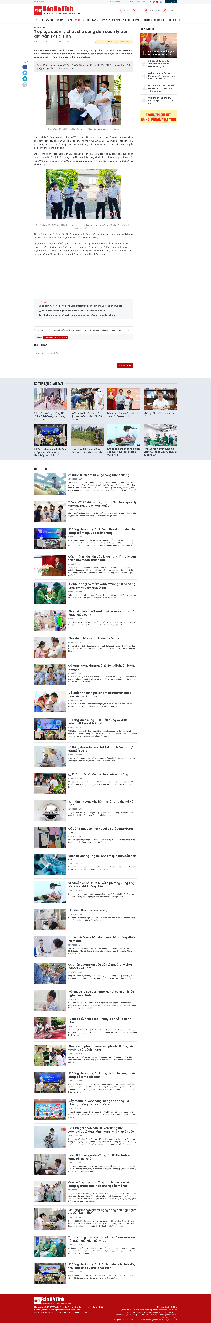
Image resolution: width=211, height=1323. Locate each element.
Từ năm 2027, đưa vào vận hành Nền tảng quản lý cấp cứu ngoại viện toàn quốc (102, 504)
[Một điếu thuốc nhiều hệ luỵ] (50, 919)
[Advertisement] (83, 275)
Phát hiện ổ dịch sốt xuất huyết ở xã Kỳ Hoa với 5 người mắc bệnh (101, 613)
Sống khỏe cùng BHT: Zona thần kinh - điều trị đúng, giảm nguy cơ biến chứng (101, 531)
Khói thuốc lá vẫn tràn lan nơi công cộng (99, 774)
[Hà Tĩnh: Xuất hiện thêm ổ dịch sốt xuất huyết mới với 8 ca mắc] (87, 399)
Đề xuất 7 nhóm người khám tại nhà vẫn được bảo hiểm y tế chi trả (99, 694)
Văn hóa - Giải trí (90, 20)
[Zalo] (161, 2)
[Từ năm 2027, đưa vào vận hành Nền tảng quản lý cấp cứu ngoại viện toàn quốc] (50, 511)
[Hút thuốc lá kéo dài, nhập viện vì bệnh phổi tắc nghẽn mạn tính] (50, 1000)
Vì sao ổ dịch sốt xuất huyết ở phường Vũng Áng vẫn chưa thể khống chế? (101, 884)
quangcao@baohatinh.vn (153, 1320)
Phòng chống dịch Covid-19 (56, 337)
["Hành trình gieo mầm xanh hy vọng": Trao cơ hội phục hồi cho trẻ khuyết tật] (50, 593)
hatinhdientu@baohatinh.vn (165, 1315)
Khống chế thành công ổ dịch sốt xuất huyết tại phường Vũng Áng (123, 451)
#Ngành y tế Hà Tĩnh (62, 330)
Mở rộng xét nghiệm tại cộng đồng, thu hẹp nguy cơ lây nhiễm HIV (102, 1211)
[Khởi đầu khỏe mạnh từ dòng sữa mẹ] (50, 647)
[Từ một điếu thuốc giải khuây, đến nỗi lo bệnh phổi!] (50, 1027)
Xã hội (77, 20)
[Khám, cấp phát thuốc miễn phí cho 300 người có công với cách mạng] (50, 1055)
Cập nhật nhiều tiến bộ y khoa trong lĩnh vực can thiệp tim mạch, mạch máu (102, 558)
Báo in (139, 10)
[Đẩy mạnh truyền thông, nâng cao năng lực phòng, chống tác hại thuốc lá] (50, 1109)
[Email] (24, 78)
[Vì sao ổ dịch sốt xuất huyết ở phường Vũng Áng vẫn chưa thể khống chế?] (50, 892)
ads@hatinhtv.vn (170, 1320)
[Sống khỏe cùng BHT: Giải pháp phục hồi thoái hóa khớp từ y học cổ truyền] (50, 435)
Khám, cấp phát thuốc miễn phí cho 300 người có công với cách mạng (100, 1048)
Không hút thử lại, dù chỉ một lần (160, 415)
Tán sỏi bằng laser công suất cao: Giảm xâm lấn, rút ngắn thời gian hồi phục (102, 1239)
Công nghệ (159, 20)
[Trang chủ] (37, 20)
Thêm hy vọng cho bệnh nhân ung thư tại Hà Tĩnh (100, 803)
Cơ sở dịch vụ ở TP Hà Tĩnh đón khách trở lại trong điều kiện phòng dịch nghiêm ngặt (80, 306)
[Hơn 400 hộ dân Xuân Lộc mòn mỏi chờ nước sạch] (87, 435)
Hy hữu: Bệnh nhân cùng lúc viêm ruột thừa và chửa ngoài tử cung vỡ (161, 76)
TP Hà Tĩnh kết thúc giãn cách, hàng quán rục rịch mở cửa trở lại (73, 310)
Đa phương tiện (155, 10)
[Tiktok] (154, 2)
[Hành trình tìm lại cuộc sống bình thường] (50, 484)
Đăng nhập (172, 2)
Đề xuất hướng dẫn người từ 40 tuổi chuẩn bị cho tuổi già (101, 667)
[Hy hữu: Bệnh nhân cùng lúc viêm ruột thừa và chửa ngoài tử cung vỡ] (160, 435)
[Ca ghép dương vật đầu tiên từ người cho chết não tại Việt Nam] (50, 973)
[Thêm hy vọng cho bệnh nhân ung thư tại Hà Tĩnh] (50, 810)
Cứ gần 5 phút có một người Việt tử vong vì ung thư (100, 830)
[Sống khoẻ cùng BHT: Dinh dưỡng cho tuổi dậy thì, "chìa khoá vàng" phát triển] (50, 1273)
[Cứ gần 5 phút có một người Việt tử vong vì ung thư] (50, 837)
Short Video (47, 20)
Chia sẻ (25, 62)
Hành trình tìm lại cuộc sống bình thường (100, 475)
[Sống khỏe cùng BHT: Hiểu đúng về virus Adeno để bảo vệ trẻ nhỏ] (50, 729)
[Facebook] (151, 2)
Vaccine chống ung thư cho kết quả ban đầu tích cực (160, 101)
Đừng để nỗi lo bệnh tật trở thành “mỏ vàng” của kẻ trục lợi (101, 749)
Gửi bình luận (125, 365)
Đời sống (148, 20)
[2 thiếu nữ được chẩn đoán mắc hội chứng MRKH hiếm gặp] (50, 946)
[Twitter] (24, 72)
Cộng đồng (171, 20)
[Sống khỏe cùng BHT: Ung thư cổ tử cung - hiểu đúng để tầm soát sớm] (50, 1082)
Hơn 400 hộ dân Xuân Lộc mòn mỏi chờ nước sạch (86, 451)
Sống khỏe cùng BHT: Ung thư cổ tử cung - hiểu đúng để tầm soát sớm (102, 1075)
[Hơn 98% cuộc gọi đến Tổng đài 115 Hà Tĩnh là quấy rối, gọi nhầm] (50, 1164)
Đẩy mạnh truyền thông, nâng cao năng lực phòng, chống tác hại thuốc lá (98, 1102)
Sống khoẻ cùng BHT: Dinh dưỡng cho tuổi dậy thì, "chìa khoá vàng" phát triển (101, 1266)
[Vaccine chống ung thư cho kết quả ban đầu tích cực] (50, 864)
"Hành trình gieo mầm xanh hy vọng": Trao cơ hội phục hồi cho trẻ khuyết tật (102, 585)
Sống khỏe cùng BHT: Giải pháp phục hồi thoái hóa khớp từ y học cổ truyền (50, 452)
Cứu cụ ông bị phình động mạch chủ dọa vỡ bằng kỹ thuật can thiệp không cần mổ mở (98, 1184)
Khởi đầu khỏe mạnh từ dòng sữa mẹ (93, 638)
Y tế (43, 27)
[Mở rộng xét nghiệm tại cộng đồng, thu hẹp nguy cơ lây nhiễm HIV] (50, 1219)
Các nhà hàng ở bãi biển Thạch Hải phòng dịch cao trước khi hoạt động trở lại (77, 315)
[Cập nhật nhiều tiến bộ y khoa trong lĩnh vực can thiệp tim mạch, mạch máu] (50, 565)
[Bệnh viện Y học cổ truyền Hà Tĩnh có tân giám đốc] (158, 45)
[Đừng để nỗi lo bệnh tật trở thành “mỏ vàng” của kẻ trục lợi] (50, 756)
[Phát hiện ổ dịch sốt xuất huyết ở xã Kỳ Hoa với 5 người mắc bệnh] (50, 620)
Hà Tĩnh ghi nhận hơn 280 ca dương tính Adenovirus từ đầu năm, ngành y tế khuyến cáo (101, 1129)
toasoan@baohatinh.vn (168, 1317)
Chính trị (59, 20)
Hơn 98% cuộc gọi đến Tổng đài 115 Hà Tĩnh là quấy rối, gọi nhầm (99, 1157)
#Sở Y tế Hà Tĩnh (45, 330)
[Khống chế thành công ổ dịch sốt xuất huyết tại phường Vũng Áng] (123, 435)
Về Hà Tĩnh (136, 20)
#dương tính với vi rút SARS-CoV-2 (115, 330)
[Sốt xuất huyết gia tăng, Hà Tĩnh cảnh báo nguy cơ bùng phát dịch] (50, 399)
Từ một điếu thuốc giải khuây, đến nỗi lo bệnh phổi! (99, 1020)
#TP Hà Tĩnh (77, 330)
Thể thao (116, 20)
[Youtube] (157, 2)
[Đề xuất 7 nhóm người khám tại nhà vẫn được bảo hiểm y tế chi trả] (50, 701)
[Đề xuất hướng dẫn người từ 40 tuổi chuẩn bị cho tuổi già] (50, 674)
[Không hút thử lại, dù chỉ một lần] (160, 399)
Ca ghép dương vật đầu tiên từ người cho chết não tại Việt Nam (100, 966)
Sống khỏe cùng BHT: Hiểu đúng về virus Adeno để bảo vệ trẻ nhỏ (97, 721)
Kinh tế (69, 20)
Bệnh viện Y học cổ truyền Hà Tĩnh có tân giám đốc (161, 53)
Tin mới (126, 10)
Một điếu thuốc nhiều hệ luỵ (87, 910)
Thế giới (126, 20)
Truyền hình (172, 10)
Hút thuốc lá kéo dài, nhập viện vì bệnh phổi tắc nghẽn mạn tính (101, 993)
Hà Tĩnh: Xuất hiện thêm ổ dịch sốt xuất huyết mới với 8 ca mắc (161, 88)
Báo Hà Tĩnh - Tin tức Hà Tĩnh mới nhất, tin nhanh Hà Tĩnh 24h (59, 10)
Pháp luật (105, 20)
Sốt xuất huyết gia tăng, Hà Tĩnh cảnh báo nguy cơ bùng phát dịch (49, 416)
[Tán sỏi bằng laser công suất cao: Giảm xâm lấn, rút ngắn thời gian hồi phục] (50, 1246)
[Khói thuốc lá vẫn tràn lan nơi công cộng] (50, 783)
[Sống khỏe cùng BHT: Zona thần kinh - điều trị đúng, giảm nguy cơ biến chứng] (50, 538)
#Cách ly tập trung (92, 330)
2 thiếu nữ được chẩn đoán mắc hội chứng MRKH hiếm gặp (158, 64)
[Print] (24, 84)
